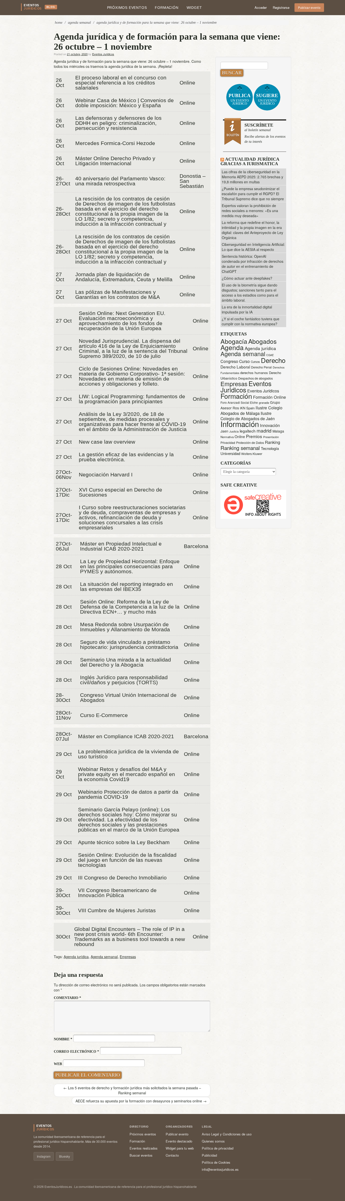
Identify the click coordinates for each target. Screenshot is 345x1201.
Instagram (44, 1156)
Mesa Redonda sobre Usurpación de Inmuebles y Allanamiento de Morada (125, 627)
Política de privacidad (217, 1148)
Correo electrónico (76, 1051)
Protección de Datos (250, 442)
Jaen (224, 431)
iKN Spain (247, 408)
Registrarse (281, 7)
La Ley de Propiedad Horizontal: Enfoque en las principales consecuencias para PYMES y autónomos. (130, 566)
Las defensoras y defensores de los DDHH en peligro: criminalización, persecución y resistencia (118, 123)
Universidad (230, 453)
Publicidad (209, 1155)
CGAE (270, 355)
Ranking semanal (240, 447)
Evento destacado (179, 1141)
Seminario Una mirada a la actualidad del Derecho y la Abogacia (125, 662)
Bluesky (64, 1156)
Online (240, 436)
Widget (194, 8)
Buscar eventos (141, 1155)
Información (239, 423)
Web (58, 1064)
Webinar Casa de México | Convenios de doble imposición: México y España (124, 103)
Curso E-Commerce (104, 715)
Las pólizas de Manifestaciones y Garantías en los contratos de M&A (117, 295)
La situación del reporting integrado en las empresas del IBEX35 (126, 587)
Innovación (270, 425)
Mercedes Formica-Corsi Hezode (115, 143)
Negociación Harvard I (106, 474)
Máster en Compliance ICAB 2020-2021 (126, 736)
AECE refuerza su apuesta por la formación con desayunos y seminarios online (141, 1100)
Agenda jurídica (76, 956)
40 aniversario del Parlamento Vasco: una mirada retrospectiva (120, 181)
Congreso (229, 361)
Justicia (234, 431)
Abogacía (233, 341)
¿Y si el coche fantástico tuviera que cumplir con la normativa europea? (250, 321)
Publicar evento (309, 7)
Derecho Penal (261, 367)
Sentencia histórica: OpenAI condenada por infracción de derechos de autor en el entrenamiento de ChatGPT (252, 264)
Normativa (227, 437)
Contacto (172, 1155)
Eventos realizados (144, 1148)
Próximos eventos (127, 8)
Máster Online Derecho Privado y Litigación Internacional (115, 161)
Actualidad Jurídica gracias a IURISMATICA (249, 161)
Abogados (262, 341)
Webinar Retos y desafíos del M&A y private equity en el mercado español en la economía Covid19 (126, 774)
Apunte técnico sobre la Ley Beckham (124, 842)
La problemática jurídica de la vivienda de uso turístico (128, 754)
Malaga (278, 431)
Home (58, 22)
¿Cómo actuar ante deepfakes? (247, 278)
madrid (264, 430)
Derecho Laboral (235, 366)
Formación (166, 8)
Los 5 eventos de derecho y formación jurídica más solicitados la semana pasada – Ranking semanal (132, 1090)
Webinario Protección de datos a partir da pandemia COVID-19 (128, 794)
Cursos (255, 362)
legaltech (248, 431)
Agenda (232, 347)
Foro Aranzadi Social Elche (239, 402)
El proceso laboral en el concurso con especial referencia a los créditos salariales (120, 82)
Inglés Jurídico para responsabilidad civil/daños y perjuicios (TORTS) (124, 680)
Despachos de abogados (255, 378)
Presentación (271, 437)
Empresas (128, 956)
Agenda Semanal (79, 22)
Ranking (272, 442)
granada (264, 403)
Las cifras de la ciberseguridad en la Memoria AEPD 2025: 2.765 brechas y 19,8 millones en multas (252, 176)
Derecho (273, 360)
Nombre (63, 1039)
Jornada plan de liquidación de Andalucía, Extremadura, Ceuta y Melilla (124, 277)
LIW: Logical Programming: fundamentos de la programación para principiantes (132, 399)
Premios (254, 436)
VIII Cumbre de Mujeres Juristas (117, 910)
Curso (244, 361)
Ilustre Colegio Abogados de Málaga (251, 410)
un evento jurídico (240, 99)
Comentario (67, 998)
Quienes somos (213, 1141)
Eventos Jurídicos (263, 391)
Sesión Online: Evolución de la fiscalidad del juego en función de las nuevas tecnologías (127, 860)
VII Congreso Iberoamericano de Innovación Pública (117, 893)
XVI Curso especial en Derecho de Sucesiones (120, 492)
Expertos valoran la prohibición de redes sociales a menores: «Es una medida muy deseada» (250, 210)
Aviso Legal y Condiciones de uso (227, 1134)
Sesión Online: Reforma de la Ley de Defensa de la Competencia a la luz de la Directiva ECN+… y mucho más (130, 606)
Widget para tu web (180, 1148)
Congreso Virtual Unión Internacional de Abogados (128, 698)
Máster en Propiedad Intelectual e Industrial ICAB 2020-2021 (121, 546)
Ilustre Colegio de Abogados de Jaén (247, 415)
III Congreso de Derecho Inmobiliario (122, 877)
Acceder (261, 7)
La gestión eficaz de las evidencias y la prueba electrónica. (126, 457)
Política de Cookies (216, 1162)
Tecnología (270, 448)
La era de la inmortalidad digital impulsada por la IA (247, 309)
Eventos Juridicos (103, 54)
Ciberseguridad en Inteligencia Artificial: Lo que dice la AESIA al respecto (253, 247)
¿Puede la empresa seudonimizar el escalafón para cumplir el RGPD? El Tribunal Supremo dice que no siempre (253, 193)
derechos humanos (254, 372)
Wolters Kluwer (251, 453)
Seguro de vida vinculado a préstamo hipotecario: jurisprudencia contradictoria (129, 645)
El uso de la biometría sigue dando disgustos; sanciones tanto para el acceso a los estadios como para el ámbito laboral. (250, 292)
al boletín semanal (264, 133)
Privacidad (227, 442)
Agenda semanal (104, 956)
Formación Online (269, 397)
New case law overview (107, 441)
